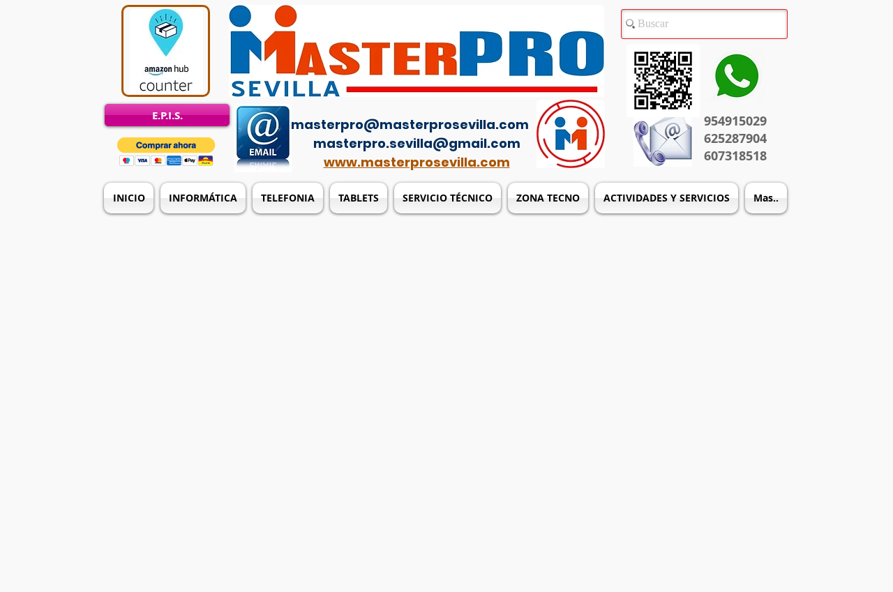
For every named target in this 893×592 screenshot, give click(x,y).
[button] (166, 151)
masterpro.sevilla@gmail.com (416, 143)
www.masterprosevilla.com (417, 162)
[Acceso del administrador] (455, 104)
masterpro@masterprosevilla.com (410, 124)
